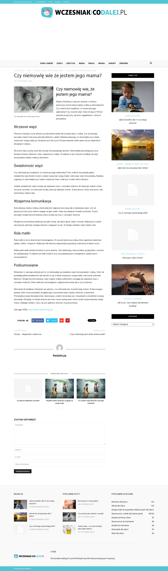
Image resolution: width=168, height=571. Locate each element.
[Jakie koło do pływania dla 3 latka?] (133, 144)
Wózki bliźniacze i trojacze (133, 254)
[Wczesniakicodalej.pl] (84, 12)
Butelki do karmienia (133, 299)
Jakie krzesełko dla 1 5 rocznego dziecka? (133, 121)
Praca (91, 63)
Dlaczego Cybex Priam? (132, 258)
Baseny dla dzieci (132, 209)
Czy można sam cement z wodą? (91, 513)
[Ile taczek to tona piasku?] (69, 504)
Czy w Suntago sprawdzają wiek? (133, 213)
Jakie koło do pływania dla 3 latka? (133, 168)
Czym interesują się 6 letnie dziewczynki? (87, 334)
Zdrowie (123, 63)
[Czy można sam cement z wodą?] (69, 517)
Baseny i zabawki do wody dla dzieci (133, 164)
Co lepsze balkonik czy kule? (28, 401)
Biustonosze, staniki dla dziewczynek (127, 513)
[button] (151, 63)
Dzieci (59, 63)
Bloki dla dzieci (118, 533)
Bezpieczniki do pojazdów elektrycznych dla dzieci (133, 509)
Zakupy (112, 63)
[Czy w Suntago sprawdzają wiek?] (133, 189)
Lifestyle (70, 63)
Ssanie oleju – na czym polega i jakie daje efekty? (90, 527)
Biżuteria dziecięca (119, 501)
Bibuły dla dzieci (118, 505)
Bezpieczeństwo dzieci (121, 517)
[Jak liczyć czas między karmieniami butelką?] (133, 279)
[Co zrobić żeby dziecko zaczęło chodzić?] (91, 388)
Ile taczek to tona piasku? (88, 501)
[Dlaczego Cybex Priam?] (133, 234)
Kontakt (66, 2)
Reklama (58, 2)
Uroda (101, 63)
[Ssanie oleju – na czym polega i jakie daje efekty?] (69, 529)
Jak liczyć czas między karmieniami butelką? (133, 304)
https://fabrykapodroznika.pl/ (41, 309)
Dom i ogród (46, 63)
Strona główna (41, 2)
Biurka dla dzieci (132, 116)
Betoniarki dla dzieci (120, 529)
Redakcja (59, 355)
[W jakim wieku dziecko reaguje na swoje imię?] (59, 388)
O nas (50, 2)
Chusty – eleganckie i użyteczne (27, 334)
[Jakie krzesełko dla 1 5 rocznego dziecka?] (133, 96)
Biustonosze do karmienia (123, 521)
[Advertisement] (84, 40)
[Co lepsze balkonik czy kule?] (28, 388)
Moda (82, 63)
